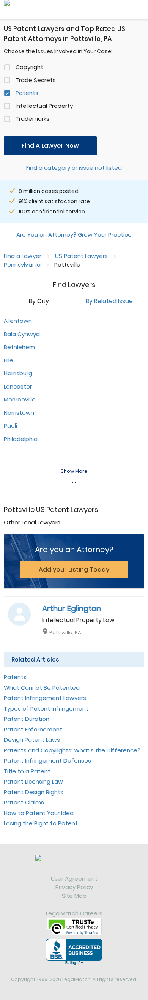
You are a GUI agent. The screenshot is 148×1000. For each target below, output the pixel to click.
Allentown (18, 321)
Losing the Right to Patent (41, 823)
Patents (27, 93)
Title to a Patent (27, 771)
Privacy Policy (74, 887)
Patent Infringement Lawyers (45, 698)
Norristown (19, 413)
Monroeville (20, 399)
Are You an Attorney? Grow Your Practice (74, 235)
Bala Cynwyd (22, 334)
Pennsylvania (22, 265)
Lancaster (18, 386)
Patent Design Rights (33, 792)
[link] (74, 865)
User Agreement (74, 879)
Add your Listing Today (74, 569)
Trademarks (32, 119)
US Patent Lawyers (81, 256)
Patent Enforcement (33, 729)
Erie (8, 360)
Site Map (74, 896)
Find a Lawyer (22, 256)
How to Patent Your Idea (39, 813)
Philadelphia (21, 439)
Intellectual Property (44, 106)
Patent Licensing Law (33, 781)
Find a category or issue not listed (74, 168)
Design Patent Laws (32, 740)
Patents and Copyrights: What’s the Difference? (72, 750)
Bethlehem (19, 347)
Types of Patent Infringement (46, 708)
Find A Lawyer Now (50, 145)
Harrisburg (18, 373)
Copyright (29, 67)
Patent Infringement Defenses (47, 761)
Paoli (10, 426)
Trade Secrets (36, 80)
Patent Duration (26, 719)
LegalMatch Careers (74, 913)
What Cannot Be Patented (42, 688)
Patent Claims (24, 802)
